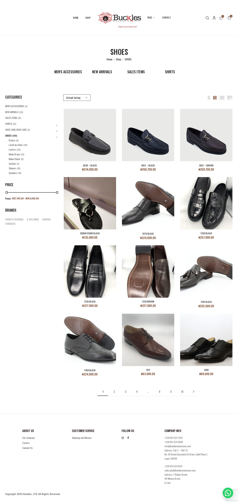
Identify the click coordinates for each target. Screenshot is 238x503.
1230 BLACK (89, 301)
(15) (19, 117)
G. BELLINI (31, 219)
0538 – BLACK (90, 165)
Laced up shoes (16, 145)
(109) (14, 135)
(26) (21, 112)
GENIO (45, 219)
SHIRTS (170, 72)
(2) (26, 106)
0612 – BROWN (206, 165)
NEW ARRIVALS (102, 72)
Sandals (12, 163)
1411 (148, 369)
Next (193, 391)
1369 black (89, 370)
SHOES (8, 135)
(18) (18, 168)
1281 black (206, 301)
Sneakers (13, 173)
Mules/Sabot (14, 159)
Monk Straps (14, 154)
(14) (19, 173)
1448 (206, 369)
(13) (22, 154)
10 (182, 391)
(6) (29, 129)
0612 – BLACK (148, 165)
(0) (22, 219)
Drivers (12, 140)
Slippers (12, 168)
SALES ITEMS (136, 72)
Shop (118, 59)
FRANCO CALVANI (13, 219)
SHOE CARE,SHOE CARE (16, 129)
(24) (25, 144)
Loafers (12, 149)
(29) (13, 223)
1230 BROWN (148, 301)
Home (109, 59)
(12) (14, 123)
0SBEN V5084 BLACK (90, 233)
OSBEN (8, 223)
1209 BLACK (206, 233)
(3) (18, 163)
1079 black (148, 233)
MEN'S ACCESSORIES (68, 72)
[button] (229, 17)
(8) (49, 219)
